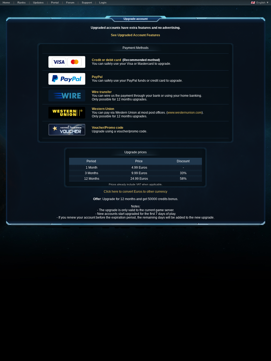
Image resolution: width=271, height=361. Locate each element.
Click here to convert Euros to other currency (135, 191)
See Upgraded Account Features (135, 35)
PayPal (97, 77)
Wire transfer (102, 92)
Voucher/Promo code (107, 127)
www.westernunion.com (185, 112)
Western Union (103, 109)
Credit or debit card (106, 60)
